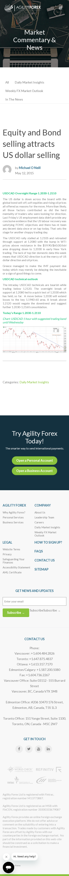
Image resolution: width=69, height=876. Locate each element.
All (7, 82)
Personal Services (13, 517)
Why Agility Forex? (14, 512)
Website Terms (11, 549)
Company (42, 505)
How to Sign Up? (48, 542)
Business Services (13, 522)
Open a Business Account (34, 471)
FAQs (38, 551)
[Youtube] (38, 749)
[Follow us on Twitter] (29, 749)
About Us (39, 512)
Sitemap (41, 569)
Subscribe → (16, 612)
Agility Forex (14, 505)
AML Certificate (12, 572)
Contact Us (44, 560)
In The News (14, 99)
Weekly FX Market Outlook (24, 91)
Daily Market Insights (29, 82)
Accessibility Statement (16, 567)
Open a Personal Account (34, 460)
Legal (7, 542)
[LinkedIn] (48, 749)
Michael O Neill (30, 168)
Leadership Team (44, 517)
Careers (39, 522)
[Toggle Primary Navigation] (60, 8)
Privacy (7, 554)
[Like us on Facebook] (19, 749)
